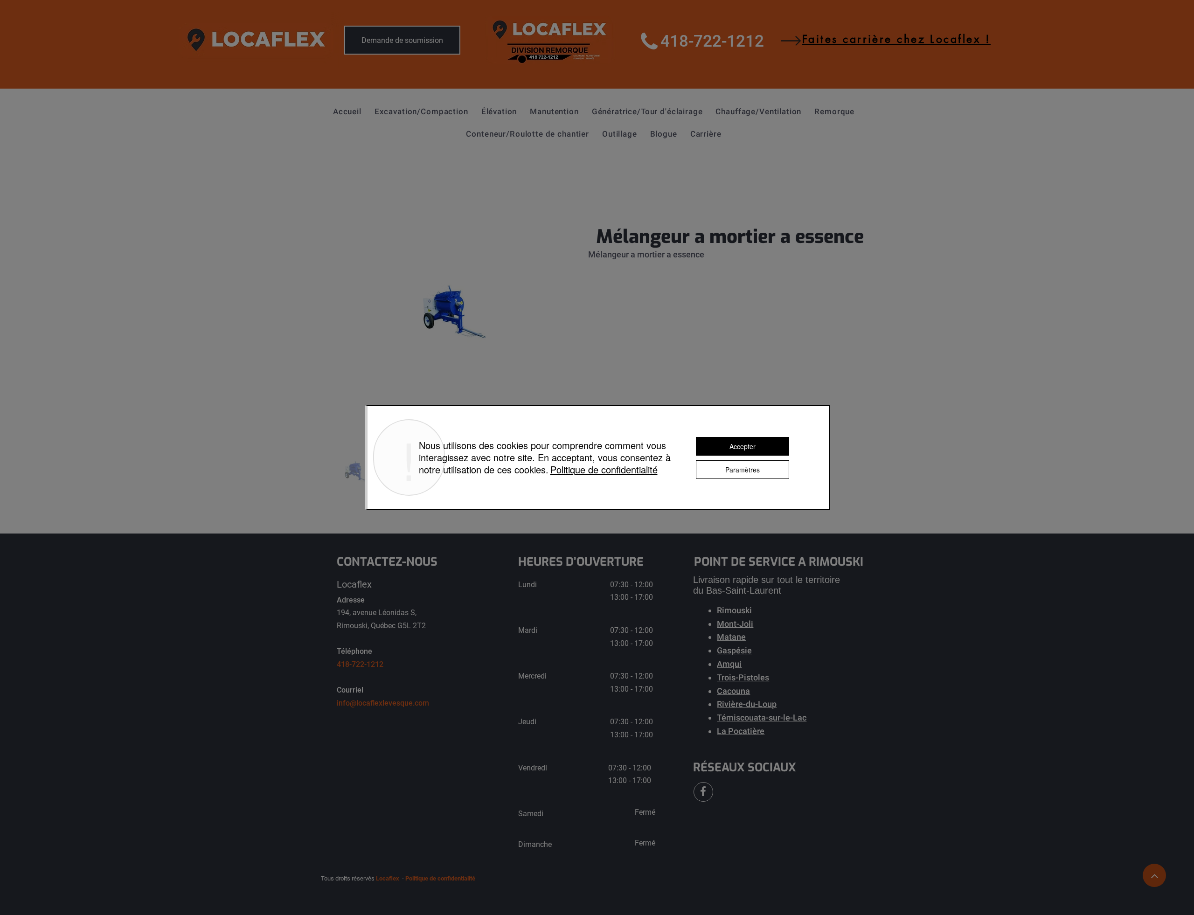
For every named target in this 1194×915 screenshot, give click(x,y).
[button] (421, 111)
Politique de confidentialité (604, 469)
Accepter (742, 446)
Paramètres (742, 469)
